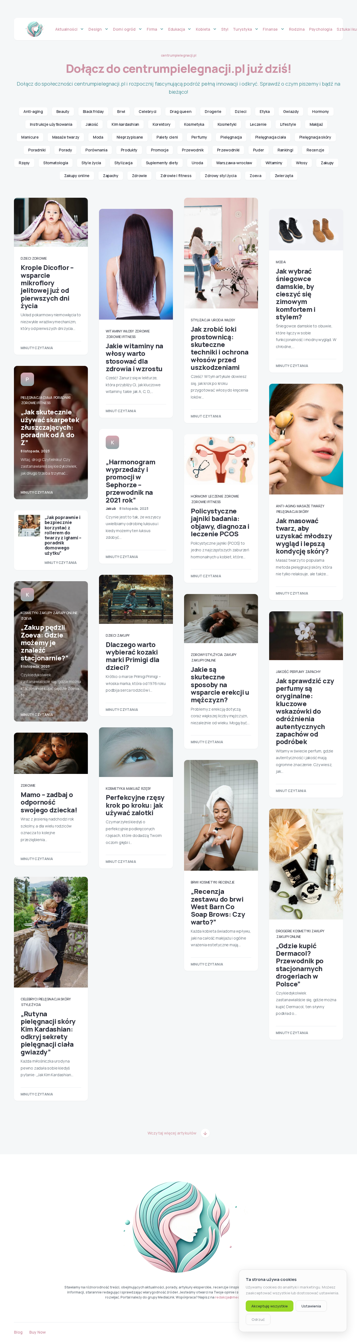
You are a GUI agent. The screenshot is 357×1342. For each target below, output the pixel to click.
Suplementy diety (162, 162)
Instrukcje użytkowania (51, 124)
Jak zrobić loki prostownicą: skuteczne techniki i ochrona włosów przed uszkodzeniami (220, 348)
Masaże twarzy (65, 137)
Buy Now (37, 1332)
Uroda (197, 162)
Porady (65, 150)
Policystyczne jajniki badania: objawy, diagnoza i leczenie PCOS (220, 522)
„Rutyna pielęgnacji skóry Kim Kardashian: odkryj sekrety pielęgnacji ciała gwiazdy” (48, 1032)
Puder (258, 150)
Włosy (301, 162)
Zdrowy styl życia (220, 175)
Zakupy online (77, 175)
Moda (98, 137)
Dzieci (241, 111)
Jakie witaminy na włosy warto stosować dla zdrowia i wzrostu (134, 357)
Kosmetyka (194, 124)
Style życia (91, 162)
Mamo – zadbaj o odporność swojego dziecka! (49, 802)
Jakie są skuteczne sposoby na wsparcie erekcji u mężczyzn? (220, 684)
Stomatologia (55, 162)
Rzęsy (24, 162)
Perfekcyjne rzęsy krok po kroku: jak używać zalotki (135, 805)
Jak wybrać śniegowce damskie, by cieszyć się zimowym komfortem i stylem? (295, 293)
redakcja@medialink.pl (233, 1297)
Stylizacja (123, 162)
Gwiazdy (291, 111)
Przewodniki (228, 150)
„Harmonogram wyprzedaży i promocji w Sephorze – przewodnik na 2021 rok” (130, 481)
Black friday (93, 111)
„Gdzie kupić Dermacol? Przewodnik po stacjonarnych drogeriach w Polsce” (300, 964)
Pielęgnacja (231, 137)
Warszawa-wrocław (234, 162)
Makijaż (316, 124)
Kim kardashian (125, 124)
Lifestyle (288, 124)
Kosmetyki (227, 124)
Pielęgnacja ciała (270, 137)
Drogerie (213, 111)
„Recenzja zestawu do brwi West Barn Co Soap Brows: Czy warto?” (218, 906)
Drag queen (181, 111)
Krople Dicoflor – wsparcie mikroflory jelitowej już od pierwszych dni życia (47, 286)
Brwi (121, 111)
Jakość (92, 124)
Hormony (320, 111)
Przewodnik (193, 150)
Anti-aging (33, 111)
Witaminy (274, 162)
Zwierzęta (284, 175)
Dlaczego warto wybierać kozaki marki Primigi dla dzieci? (132, 656)
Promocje (159, 150)
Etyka (264, 111)
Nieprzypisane (130, 137)
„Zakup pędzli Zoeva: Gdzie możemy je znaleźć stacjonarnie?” (44, 642)
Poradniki (36, 150)
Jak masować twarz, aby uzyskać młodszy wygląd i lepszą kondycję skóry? (304, 536)
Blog (18, 1332)
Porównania (96, 150)
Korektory (162, 124)
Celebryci (147, 111)
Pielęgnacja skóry (315, 137)
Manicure (29, 137)
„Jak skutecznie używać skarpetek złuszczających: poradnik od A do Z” (50, 427)
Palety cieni (167, 137)
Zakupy (327, 162)
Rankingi (285, 150)
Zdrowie (139, 175)
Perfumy (199, 137)
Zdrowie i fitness (175, 175)
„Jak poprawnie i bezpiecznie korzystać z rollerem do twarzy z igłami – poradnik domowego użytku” (63, 535)
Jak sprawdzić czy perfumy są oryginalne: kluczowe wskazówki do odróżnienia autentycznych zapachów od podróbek (305, 711)
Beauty (62, 111)
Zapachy (111, 175)
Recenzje (315, 150)
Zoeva (255, 175)
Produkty (129, 150)
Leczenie (258, 124)
